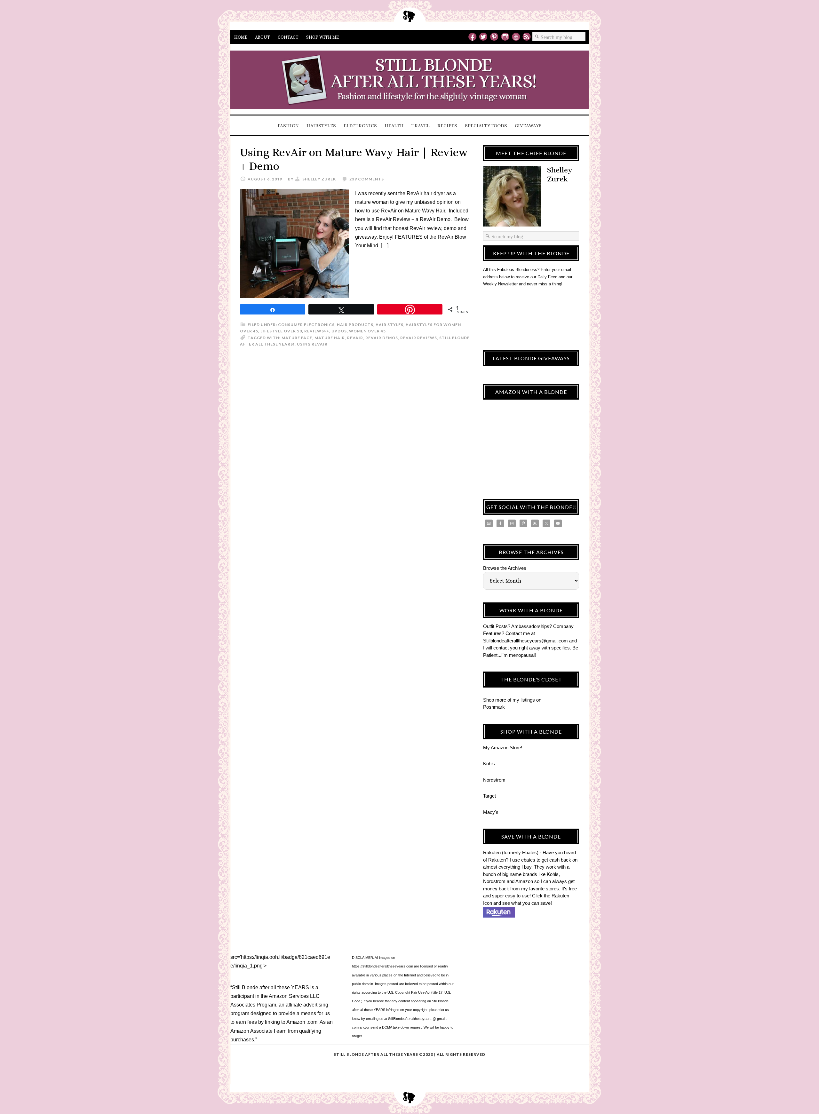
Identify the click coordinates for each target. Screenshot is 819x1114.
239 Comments (366, 179)
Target (489, 796)
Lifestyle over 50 (281, 331)
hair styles (389, 324)
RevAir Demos (381, 337)
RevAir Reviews (418, 337)
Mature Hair (329, 337)
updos (339, 331)
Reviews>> (316, 331)
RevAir (355, 337)
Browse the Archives (504, 568)
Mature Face (297, 337)
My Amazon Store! (502, 747)
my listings (524, 700)
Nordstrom (494, 780)
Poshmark (494, 707)
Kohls (489, 763)
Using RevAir (312, 344)
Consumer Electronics (306, 324)
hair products (355, 324)
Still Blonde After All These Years (409, 82)
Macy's (490, 812)
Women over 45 (367, 331)
